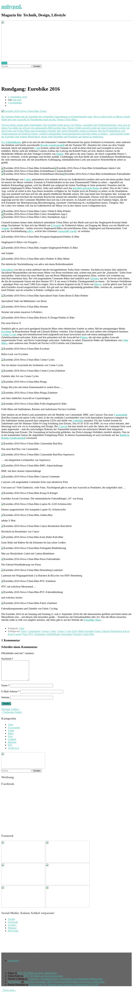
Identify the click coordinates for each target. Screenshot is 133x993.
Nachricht (7, 658)
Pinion (59, 153)
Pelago (83, 337)
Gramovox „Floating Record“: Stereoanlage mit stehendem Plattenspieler (65, 978)
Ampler (5, 228)
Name (5, 685)
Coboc (27, 179)
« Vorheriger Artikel (11, 712)
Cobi (37, 148)
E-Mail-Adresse (10, 691)
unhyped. (11, 6)
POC (31, 634)
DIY (10, 745)
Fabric (98, 631)
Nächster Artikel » (10, 709)
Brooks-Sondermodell (52, 145)
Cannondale (120, 414)
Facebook (13, 922)
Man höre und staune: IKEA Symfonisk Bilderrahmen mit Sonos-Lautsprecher (64, 981)
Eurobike (89, 631)
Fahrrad (106, 631)
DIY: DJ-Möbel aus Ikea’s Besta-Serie (37, 973)
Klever (98, 284)
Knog (11, 634)
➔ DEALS (13, 748)
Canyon (63, 426)
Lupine (18, 634)
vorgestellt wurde (67, 231)
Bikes (11, 733)
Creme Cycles (9, 334)
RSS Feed (13, 930)
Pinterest (12, 927)
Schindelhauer (13, 142)
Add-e (24, 631)
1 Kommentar (15, 102)
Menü (4, 63)
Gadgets (12, 739)
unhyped (16, 99)
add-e (30, 231)
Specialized (7, 269)
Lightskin (78, 420)
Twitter (11, 919)
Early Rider (78, 631)
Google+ (12, 925)
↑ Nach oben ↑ (8, 990)
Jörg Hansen (14, 981)
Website (5, 697)
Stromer (94, 278)
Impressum (13, 960)
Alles (21, 628)
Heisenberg (116, 631)
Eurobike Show (92, 620)
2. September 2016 (17, 96)
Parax (25, 634)
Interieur (12, 742)
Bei (3, 142)
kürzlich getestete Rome (86, 188)
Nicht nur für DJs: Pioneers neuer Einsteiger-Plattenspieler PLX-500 (64, 984)
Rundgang (40, 634)
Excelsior (6, 331)
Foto (10, 736)
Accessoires (14, 727)
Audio (11, 730)
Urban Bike (88, 634)
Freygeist (56, 225)
